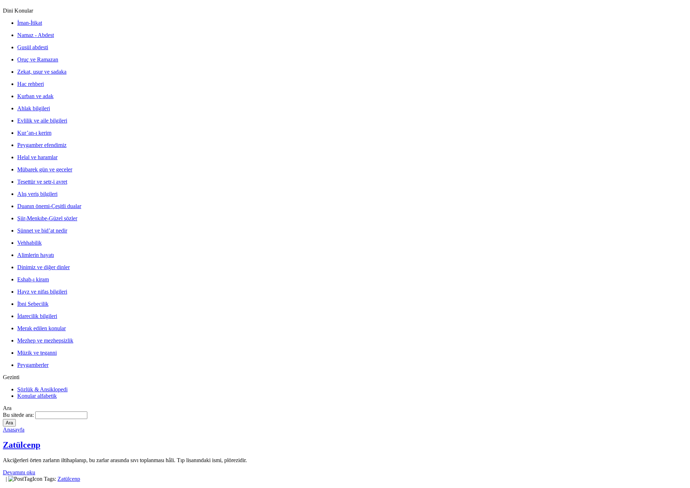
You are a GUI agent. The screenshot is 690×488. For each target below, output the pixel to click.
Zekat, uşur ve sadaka (41, 72)
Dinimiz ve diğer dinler (43, 267)
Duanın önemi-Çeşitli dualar (49, 206)
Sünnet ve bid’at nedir (42, 230)
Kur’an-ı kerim (34, 133)
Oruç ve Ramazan (37, 59)
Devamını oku (19, 472)
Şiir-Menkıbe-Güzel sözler (47, 218)
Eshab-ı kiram (33, 279)
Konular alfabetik (37, 396)
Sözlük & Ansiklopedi (42, 389)
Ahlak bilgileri (33, 108)
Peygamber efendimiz (41, 145)
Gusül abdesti (32, 47)
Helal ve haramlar (37, 157)
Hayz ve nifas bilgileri (42, 292)
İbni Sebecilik (33, 304)
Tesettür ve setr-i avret (42, 182)
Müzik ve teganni (37, 353)
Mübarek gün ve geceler (44, 169)
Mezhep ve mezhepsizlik (45, 340)
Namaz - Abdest (35, 35)
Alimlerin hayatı (35, 255)
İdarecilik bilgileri (37, 316)
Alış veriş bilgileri (37, 194)
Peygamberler (33, 365)
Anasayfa (13, 430)
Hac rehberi (30, 84)
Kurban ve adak (35, 96)
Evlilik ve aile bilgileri (42, 121)
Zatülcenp (21, 445)
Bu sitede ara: (19, 415)
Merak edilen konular (41, 328)
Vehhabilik (29, 243)
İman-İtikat (29, 23)
